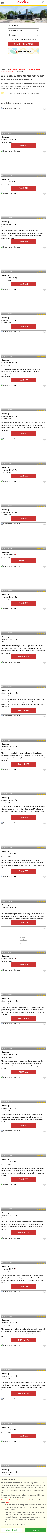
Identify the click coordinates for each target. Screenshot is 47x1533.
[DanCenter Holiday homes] (23, 2)
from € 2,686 (23, 1340)
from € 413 (23, 188)
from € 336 (23, 242)
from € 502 (23, 922)
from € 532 (23, 871)
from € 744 (23, 380)
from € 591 (23, 1286)
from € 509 (23, 1179)
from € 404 (23, 146)
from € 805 (23, 965)
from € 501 (23, 284)
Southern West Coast (8, 71)
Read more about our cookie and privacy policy (16, 1500)
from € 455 (23, 603)
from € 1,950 (23, 710)
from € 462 (23, 326)
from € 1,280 (23, 1394)
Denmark (22, 69)
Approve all (36, 1530)
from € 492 (23, 434)
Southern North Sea (33, 69)
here (7, 1502)
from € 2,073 (23, 1018)
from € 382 (23, 561)
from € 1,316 (23, 657)
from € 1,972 (23, 764)
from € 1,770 (23, 1233)
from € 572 (23, 1072)
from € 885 (23, 518)
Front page (13, 69)
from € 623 (23, 1436)
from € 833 (23, 476)
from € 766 (23, 1125)
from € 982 (23, 818)
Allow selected (11, 1530)
